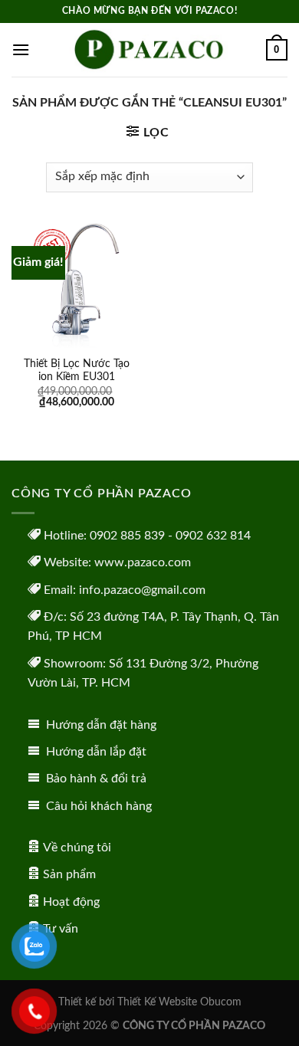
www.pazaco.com (142, 562)
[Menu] (21, 49)
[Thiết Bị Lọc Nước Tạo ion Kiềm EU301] (77, 286)
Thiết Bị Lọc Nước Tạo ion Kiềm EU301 (77, 371)
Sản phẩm (69, 874)
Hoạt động (71, 902)
